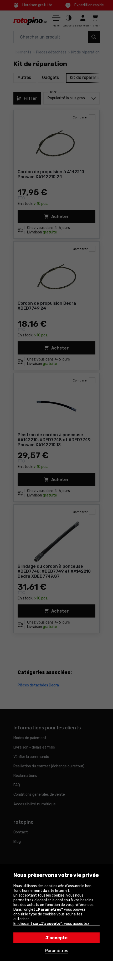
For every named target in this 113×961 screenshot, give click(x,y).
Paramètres (56, 950)
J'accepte (56, 937)
